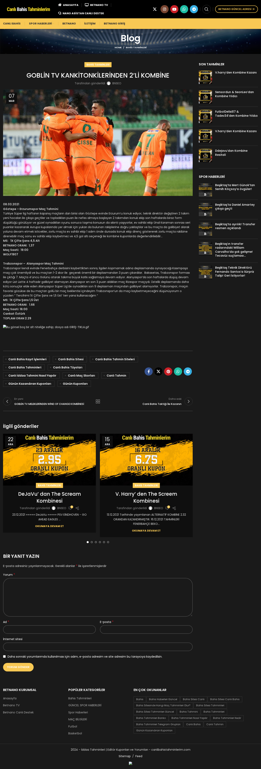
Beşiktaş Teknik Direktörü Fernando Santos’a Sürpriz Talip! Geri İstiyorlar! (234, 272)
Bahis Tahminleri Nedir (227, 718)
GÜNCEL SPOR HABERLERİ (84, 705)
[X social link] (155, 9)
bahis (139, 699)
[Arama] (206, 9)
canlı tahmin (116, 376)
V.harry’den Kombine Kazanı (236, 72)
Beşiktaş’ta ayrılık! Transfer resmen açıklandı (235, 226)
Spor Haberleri (78, 712)
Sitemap (125, 756)
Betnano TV (11, 705)
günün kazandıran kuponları (29, 384)
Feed (138, 756)
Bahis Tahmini (189, 711)
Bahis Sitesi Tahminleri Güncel (155, 711)
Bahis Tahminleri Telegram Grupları (158, 724)
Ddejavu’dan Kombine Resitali (231, 153)
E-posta (107, 622)
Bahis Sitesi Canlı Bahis (225, 699)
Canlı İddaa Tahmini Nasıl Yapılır (32, 376)
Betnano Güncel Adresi (234, 9)
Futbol (72, 726)
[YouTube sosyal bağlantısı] (174, 9)
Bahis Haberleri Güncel (163, 699)
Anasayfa (10, 698)
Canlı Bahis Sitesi (71, 359)
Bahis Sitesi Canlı (194, 699)
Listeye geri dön (98, 401)
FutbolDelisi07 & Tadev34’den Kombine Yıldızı (236, 114)
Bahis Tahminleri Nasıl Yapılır (189, 718)
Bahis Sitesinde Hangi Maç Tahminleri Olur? (163, 705)
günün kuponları (75, 384)
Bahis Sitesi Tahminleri (210, 705)
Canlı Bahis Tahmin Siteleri (115, 359)
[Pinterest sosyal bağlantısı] (168, 371)
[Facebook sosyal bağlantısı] (149, 371)
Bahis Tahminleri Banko (151, 718)
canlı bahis (193, 724)
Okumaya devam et (49, 526)
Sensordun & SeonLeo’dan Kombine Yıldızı (234, 94)
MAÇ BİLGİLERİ (77, 719)
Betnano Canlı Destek (18, 712)
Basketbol (75, 733)
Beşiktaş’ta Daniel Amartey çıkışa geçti (235, 207)
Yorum (9, 574)
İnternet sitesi (12, 639)
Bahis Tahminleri (136, 47)
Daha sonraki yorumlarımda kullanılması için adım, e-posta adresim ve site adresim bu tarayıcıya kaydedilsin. (85, 657)
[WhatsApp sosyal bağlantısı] (184, 9)
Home (118, 47)
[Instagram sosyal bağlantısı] (164, 9)
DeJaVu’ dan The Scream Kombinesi (49, 497)
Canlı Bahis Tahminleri (24, 367)
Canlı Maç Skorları (81, 376)
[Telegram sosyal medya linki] (194, 9)
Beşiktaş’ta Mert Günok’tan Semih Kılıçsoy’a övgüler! (235, 187)
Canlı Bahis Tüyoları (67, 367)
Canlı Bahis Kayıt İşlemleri (27, 359)
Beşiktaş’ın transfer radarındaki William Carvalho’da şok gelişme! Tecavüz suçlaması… (234, 250)
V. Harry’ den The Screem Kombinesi (146, 497)
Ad (6, 622)
